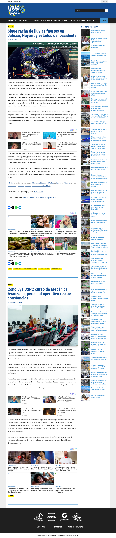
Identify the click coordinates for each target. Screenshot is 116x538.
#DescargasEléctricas (39, 183)
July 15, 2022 (38, 192)
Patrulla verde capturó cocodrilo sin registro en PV (39, 198)
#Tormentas (12, 186)
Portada (11, 21)
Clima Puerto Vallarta (30, 268)
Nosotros (58, 527)
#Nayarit (67, 183)
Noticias (18, 21)
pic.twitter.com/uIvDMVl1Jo (41, 186)
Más (94, 21)
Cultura (73, 21)
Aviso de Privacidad (75, 527)
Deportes (65, 21)
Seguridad (35, 21)
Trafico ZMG (81, 21)
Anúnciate (41, 527)
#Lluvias (10, 183)
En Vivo (104, 21)
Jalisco (43, 21)
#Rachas (51, 183)
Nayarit (50, 21)
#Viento (58, 183)
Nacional (57, 21)
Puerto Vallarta (56, 268)
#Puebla (28, 186)
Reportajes (26, 21)
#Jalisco (21, 186)
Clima (10, 268)
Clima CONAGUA (18, 268)
